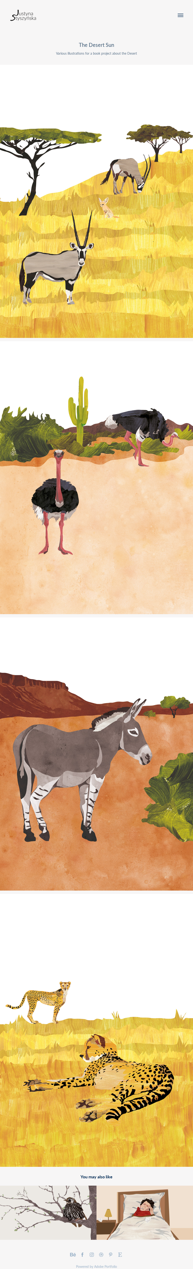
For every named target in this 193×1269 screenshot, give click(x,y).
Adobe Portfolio (105, 1266)
